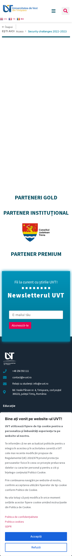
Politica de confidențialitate (21, 517)
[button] (65, 11)
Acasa (19, 31)
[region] (36, 484)
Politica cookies (14, 521)
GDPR (8, 526)
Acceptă (36, 536)
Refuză (36, 547)
